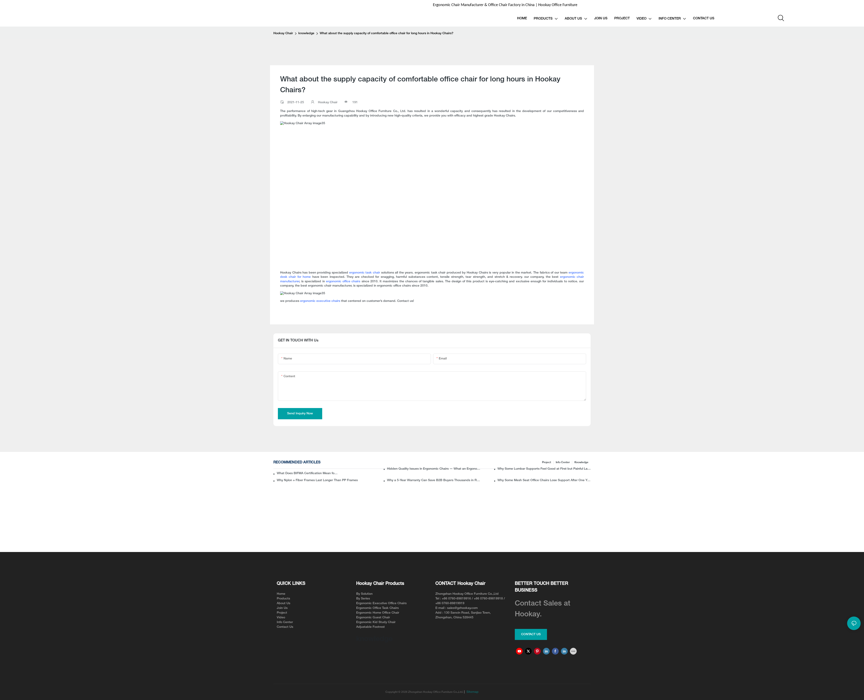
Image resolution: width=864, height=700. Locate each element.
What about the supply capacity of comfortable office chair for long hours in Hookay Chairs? (386, 33)
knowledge (306, 33)
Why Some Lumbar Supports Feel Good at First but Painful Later (544, 468)
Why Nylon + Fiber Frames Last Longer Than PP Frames (317, 480)
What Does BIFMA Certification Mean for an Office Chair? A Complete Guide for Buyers (307, 473)
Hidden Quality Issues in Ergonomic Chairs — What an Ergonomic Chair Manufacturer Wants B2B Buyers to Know (433, 468)
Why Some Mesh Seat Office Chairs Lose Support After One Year (544, 480)
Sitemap (472, 692)
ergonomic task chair (364, 272)
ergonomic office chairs (343, 281)
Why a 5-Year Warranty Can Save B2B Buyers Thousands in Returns (433, 480)
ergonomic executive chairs (320, 301)
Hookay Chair (283, 33)
